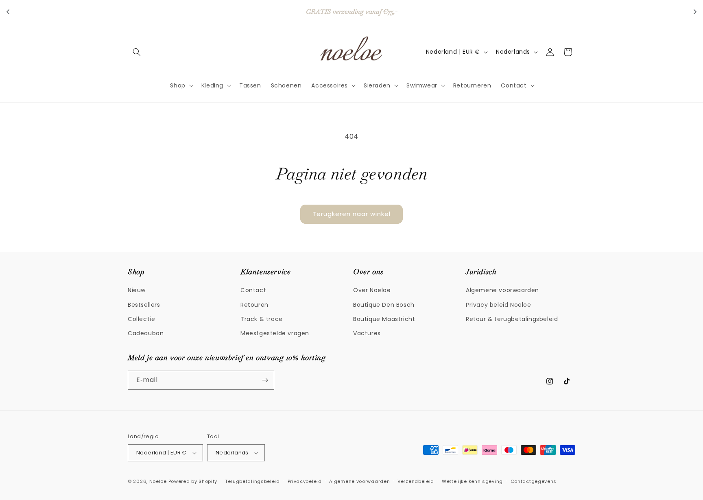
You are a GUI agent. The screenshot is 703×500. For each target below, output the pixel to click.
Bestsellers (144, 305)
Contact (253, 290)
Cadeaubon (146, 333)
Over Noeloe (372, 290)
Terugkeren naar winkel (351, 214)
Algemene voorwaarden (502, 290)
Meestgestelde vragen (274, 333)
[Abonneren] (265, 380)
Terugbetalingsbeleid (252, 481)
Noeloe (158, 481)
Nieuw (137, 290)
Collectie (141, 319)
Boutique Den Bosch (384, 305)
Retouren (254, 305)
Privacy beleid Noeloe (498, 305)
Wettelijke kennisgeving (472, 481)
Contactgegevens (534, 481)
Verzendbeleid (415, 481)
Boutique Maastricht (384, 319)
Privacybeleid (305, 481)
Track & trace (261, 319)
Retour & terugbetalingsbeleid (512, 319)
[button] (137, 52)
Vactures (367, 333)
